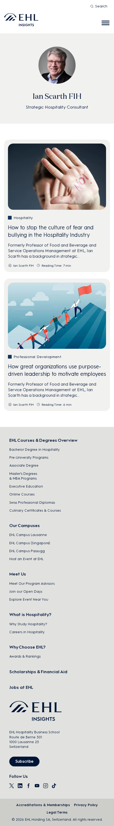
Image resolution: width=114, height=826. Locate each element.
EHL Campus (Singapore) (29, 543)
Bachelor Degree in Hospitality (34, 450)
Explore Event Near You (28, 599)
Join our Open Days (25, 591)
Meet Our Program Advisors (32, 584)
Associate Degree (23, 465)
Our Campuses (24, 525)
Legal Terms (57, 812)
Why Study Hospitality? (28, 624)
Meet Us (17, 574)
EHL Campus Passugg (27, 551)
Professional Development (37, 357)
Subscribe (24, 761)
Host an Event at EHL (26, 559)
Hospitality (23, 218)
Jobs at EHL (21, 687)
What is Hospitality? (30, 614)
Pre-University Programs (28, 457)
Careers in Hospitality (27, 632)
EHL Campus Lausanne (28, 535)
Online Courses (21, 494)
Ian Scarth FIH (23, 265)
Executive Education (26, 486)
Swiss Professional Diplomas (32, 502)
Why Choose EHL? (27, 647)
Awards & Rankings (25, 656)
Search (101, 6)
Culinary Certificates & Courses (35, 510)
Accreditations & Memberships (43, 805)
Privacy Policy (86, 805)
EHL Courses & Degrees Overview (43, 440)
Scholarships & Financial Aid (38, 671)
